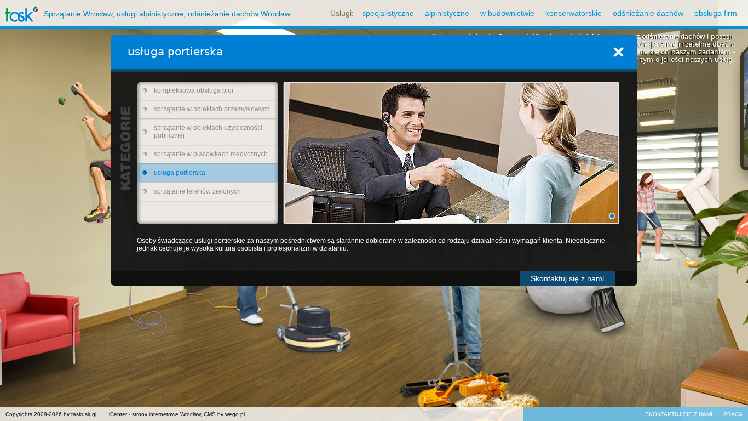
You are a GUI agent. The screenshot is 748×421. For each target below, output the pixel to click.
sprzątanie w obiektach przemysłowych (212, 109)
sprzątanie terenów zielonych (197, 191)
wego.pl (235, 414)
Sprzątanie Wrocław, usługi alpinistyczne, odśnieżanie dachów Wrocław (167, 13)
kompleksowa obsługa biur (194, 90)
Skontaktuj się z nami (567, 278)
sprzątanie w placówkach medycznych (211, 154)
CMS (210, 414)
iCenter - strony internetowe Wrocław (154, 414)
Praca (733, 414)
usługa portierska (179, 173)
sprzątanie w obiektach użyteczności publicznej (208, 131)
